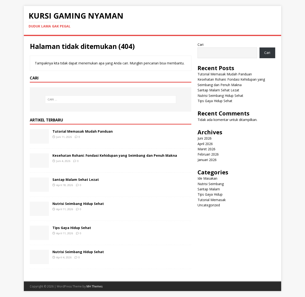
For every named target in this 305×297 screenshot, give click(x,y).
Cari (200, 44)
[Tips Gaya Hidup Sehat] (39, 237)
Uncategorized (209, 205)
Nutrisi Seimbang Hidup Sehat (78, 203)
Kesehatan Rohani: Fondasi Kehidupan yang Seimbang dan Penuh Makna (114, 155)
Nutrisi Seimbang (211, 184)
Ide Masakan (207, 178)
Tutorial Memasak (212, 200)
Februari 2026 (208, 154)
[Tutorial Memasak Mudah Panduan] (39, 140)
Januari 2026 (207, 159)
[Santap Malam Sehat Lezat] (39, 189)
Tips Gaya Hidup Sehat (71, 227)
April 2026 (205, 143)
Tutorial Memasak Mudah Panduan (82, 131)
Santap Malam (209, 189)
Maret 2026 (206, 149)
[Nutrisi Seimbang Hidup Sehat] (39, 213)
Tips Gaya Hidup (210, 194)
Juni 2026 (205, 138)
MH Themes (94, 286)
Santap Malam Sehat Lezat (75, 179)
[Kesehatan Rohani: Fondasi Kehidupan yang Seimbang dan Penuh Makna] (39, 164)
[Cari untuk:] (110, 99)
